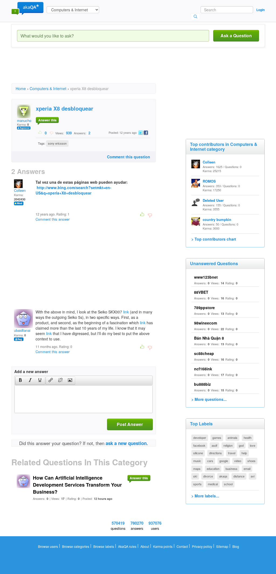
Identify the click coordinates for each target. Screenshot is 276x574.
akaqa (223, 476)
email (247, 468)
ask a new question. (127, 443)
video (237, 461)
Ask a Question (236, 35)
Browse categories (75, 546)
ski (195, 476)
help (244, 453)
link (126, 312)
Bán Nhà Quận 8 (209, 338)
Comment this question (128, 156)
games (216, 437)
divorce (208, 476)
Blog (235, 546)
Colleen (20, 190)
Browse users (48, 546)
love (252, 445)
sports (197, 484)
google (223, 461)
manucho (24, 120)
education (213, 468)
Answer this (47, 120)
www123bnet (206, 277)
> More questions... (209, 399)
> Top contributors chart (213, 239)
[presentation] (20, 380)
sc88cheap (204, 353)
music (197, 461)
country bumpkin (217, 219)
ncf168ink (203, 368)
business (231, 468)
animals (232, 437)
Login (260, 9)
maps (197, 468)
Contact (182, 546)
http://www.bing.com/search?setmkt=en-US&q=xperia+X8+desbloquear (73, 190)
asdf (214, 445)
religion (228, 445)
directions (215, 453)
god (241, 445)
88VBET (201, 292)
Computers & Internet (48, 88)
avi (252, 476)
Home (21, 88)
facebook (199, 445)
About (144, 546)
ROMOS (209, 181)
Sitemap (222, 546)
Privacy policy (202, 546)
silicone (198, 453)
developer (199, 437)
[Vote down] (51, 133)
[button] (20, 381)
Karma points (162, 546)
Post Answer (130, 424)
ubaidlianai (22, 330)
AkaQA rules (127, 546)
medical (213, 484)
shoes (251, 461)
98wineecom (205, 323)
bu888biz (202, 384)
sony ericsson (57, 143)
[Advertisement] (109, 70)
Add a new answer (31, 371)
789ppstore (204, 307)
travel (231, 453)
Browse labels (103, 546)
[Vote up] (40, 133)
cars (210, 461)
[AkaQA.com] (27, 8)
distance (238, 476)
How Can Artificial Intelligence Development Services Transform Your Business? (77, 484)
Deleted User (213, 200)
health (247, 437)
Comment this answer (53, 219)
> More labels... (205, 495)
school (228, 484)
